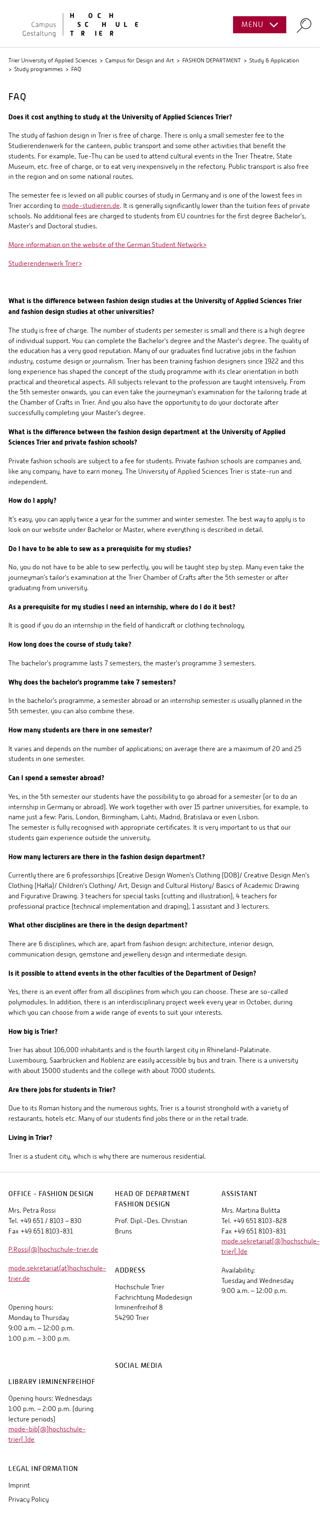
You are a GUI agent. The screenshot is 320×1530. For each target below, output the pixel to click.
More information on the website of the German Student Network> (107, 245)
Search (304, 25)
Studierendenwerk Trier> (45, 263)
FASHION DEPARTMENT (211, 60)
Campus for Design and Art (139, 60)
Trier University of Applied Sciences (52, 60)
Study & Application (274, 60)
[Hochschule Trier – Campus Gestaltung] (159, 23)
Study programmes (38, 69)
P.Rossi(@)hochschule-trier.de (53, 1249)
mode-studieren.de (91, 206)
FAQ (76, 69)
